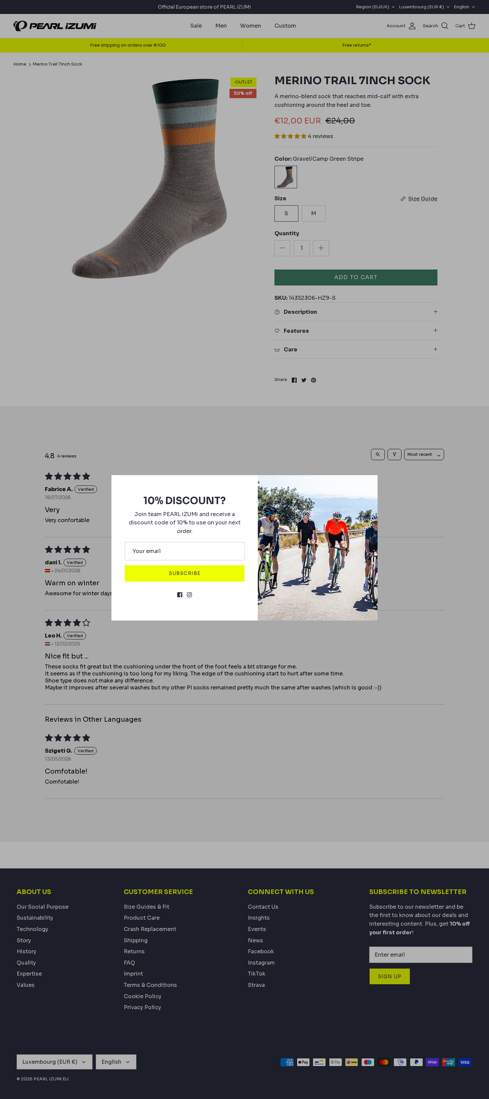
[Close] (369, 483)
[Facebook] (179, 594)
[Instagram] (189, 594)
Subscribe (185, 573)
